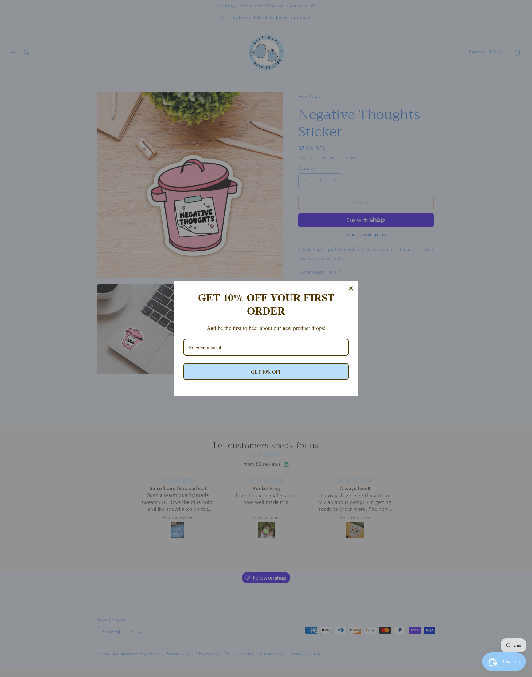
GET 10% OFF (266, 371)
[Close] (351, 288)
